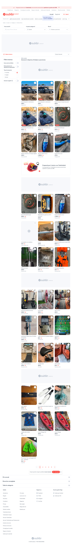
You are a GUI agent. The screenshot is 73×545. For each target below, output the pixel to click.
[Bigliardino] (62, 328)
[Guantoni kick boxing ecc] (46, 259)
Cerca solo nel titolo (8, 63)
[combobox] (15, 29)
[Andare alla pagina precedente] (36, 467)
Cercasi (6, 77)
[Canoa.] (46, 233)
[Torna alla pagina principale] (11, 14)
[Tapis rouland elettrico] (29, 355)
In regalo (6, 74)
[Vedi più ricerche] (69, 19)
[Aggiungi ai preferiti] (35, 83)
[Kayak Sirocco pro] (62, 145)
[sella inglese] (62, 355)
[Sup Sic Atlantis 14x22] (46, 145)
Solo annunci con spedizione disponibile (9, 66)
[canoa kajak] (46, 302)
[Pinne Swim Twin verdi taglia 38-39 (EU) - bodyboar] (29, 450)
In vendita (7, 72)
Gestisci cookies (6, 509)
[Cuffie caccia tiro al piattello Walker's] (46, 328)
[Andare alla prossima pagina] (54, 467)
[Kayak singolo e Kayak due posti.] (62, 93)
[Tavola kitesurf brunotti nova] (29, 119)
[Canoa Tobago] (62, 423)
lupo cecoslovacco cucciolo (27, 19)
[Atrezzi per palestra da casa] (29, 302)
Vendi (67, 14)
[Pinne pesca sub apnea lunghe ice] (46, 397)
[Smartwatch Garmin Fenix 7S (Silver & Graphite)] (29, 328)
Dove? (49, 26)
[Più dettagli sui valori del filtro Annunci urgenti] (12, 80)
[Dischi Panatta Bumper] (62, 119)
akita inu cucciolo (38, 19)
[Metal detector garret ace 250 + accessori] (46, 207)
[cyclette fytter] (46, 355)
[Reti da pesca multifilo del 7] (62, 397)
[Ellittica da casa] (29, 259)
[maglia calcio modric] (29, 423)
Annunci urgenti (7, 80)
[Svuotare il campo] (67, 29)
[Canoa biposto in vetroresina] (29, 93)
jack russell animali (57, 19)
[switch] (17, 63)
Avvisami (57, 472)
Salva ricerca (8, 54)
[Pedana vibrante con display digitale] (29, 145)
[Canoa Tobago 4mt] (46, 423)
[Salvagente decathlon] (62, 259)
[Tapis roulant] (62, 302)
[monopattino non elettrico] (29, 233)
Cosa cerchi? (7, 26)
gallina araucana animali (15, 19)
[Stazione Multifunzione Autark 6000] (62, 233)
